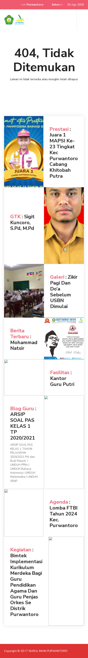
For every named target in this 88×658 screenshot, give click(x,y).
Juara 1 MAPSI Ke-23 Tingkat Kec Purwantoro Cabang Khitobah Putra (64, 155)
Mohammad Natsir (23, 345)
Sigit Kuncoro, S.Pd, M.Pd (22, 222)
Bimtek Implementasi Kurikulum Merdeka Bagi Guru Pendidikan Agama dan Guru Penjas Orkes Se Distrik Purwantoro (26, 585)
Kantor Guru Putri (62, 381)
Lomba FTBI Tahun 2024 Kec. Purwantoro (64, 517)
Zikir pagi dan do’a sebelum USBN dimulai (64, 292)
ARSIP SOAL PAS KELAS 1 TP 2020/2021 (22, 426)
